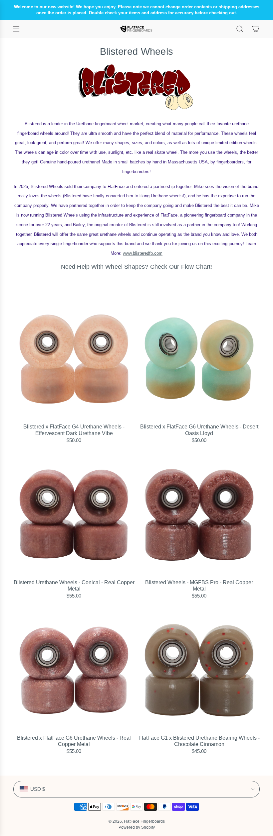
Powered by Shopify (137, 827)
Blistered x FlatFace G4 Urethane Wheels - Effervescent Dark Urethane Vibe (74, 430)
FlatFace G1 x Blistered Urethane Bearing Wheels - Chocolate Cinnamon (199, 741)
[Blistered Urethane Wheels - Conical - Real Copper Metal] (74, 514)
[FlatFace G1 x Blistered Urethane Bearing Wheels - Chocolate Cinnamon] (199, 670)
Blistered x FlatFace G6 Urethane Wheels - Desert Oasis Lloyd (199, 430)
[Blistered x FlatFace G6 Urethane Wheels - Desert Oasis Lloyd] (199, 359)
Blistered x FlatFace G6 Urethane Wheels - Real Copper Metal (74, 741)
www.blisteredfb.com (142, 253)
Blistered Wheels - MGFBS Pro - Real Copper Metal (199, 586)
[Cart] (256, 29)
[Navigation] (16, 29)
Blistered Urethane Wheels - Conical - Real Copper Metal (74, 586)
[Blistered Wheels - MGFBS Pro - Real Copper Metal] (199, 514)
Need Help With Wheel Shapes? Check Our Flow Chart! (136, 266)
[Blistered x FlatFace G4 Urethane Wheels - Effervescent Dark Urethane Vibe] (74, 359)
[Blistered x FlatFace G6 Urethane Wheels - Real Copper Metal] (74, 670)
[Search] (240, 29)
